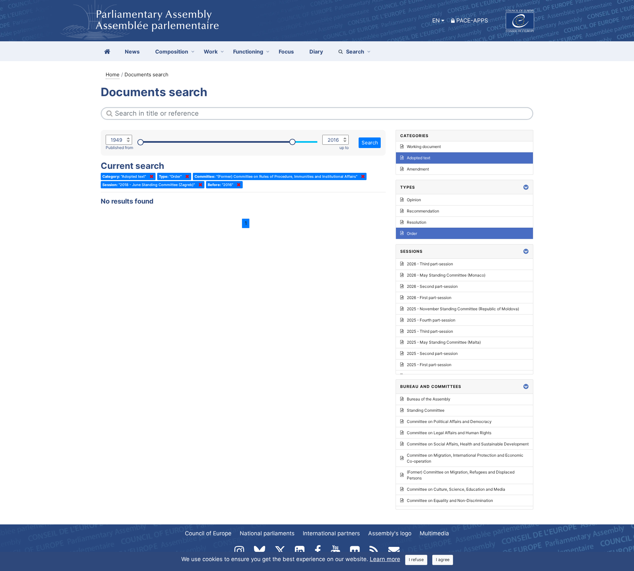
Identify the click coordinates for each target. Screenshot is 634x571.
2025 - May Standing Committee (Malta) (444, 342)
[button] (526, 187)
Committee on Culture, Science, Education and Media (456, 489)
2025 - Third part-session (430, 331)
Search (355, 51)
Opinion (414, 199)
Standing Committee (425, 410)
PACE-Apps (472, 20)
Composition (171, 51)
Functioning (248, 51)
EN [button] (436, 20)
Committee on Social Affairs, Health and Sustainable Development (468, 443)
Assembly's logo (389, 533)
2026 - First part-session (429, 297)
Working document (424, 146)
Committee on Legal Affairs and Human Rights (449, 432)
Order (412, 233)
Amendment (418, 169)
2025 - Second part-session (432, 353)
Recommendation (423, 211)
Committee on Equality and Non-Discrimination (450, 500)
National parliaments (267, 533)
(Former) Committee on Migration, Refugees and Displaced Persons (460, 475)
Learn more (385, 559)
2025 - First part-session (429, 364)
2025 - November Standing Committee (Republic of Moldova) (463, 308)
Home (113, 74)
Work (211, 51)
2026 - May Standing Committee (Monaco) (446, 275)
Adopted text (418, 157)
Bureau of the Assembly (428, 399)
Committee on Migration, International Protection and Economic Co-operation (465, 458)
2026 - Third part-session (430, 263)
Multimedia (434, 533)
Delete (150, 176)
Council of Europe (208, 533)
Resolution (416, 222)
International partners (331, 533)
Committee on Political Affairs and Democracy (449, 421)
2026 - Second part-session (432, 286)
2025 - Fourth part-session (431, 320)
